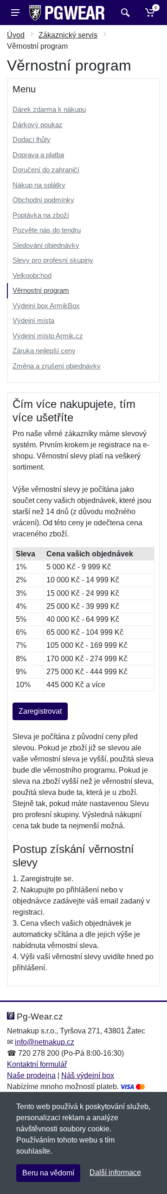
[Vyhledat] (124, 12)
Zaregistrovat (40, 711)
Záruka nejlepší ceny (44, 351)
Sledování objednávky (46, 245)
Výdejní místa (33, 320)
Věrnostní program (41, 290)
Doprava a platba (38, 155)
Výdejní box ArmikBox (46, 306)
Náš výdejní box (87, 1075)
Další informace (115, 1172)
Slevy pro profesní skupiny (53, 260)
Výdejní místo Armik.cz (48, 336)
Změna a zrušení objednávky (57, 366)
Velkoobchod (32, 275)
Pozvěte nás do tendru (47, 230)
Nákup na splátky (39, 185)
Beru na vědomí (48, 1173)
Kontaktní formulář (37, 1064)
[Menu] (15, 12)
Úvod (16, 35)
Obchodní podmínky (43, 200)
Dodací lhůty (32, 139)
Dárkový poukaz (38, 125)
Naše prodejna (31, 1075)
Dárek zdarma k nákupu (49, 109)
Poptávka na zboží (41, 215)
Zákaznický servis (68, 35)
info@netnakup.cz (44, 1042)
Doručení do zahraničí (46, 170)
